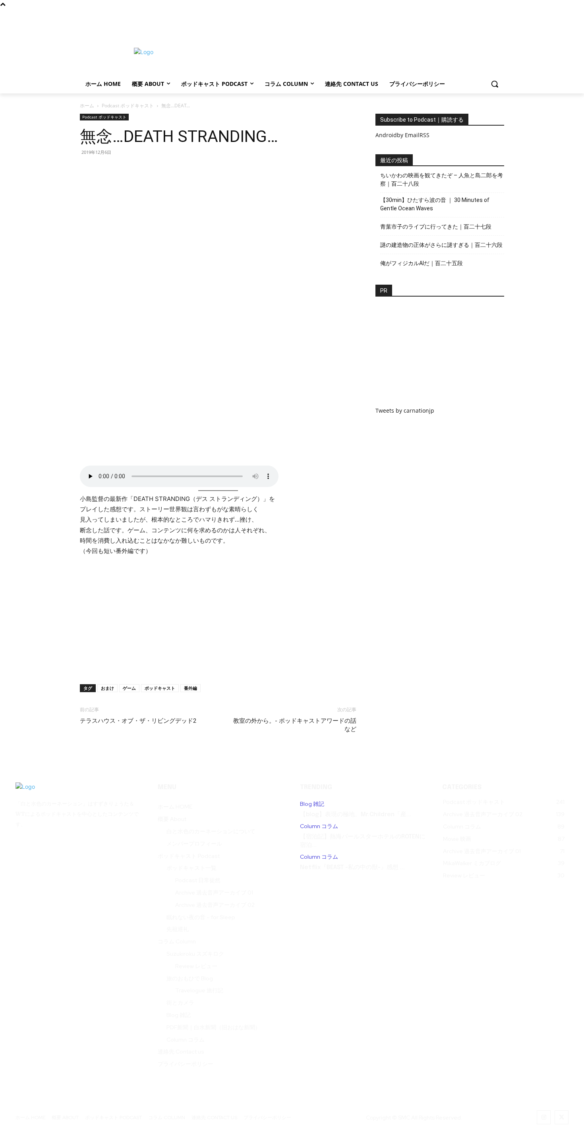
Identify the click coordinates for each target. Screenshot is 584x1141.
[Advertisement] (355, 51)
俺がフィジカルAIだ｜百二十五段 (421, 263)
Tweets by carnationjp (404, 410)
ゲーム (129, 688)
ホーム (87, 105)
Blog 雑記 (312, 804)
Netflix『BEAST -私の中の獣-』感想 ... (352, 867)
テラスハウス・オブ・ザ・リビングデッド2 (138, 720)
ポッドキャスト (160, 688)
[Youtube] (499, 15)
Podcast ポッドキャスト (128, 105)
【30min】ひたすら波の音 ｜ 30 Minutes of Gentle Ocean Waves (434, 204)
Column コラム (319, 826)
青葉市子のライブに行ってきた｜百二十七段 (435, 226)
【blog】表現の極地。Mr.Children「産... (355, 814)
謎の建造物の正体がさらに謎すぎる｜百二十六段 (441, 245)
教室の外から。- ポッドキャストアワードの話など (294, 725)
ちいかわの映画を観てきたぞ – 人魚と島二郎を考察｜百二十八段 (441, 179)
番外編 (190, 688)
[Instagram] (472, 15)
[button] (494, 83)
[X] (485, 15)
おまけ (107, 688)
